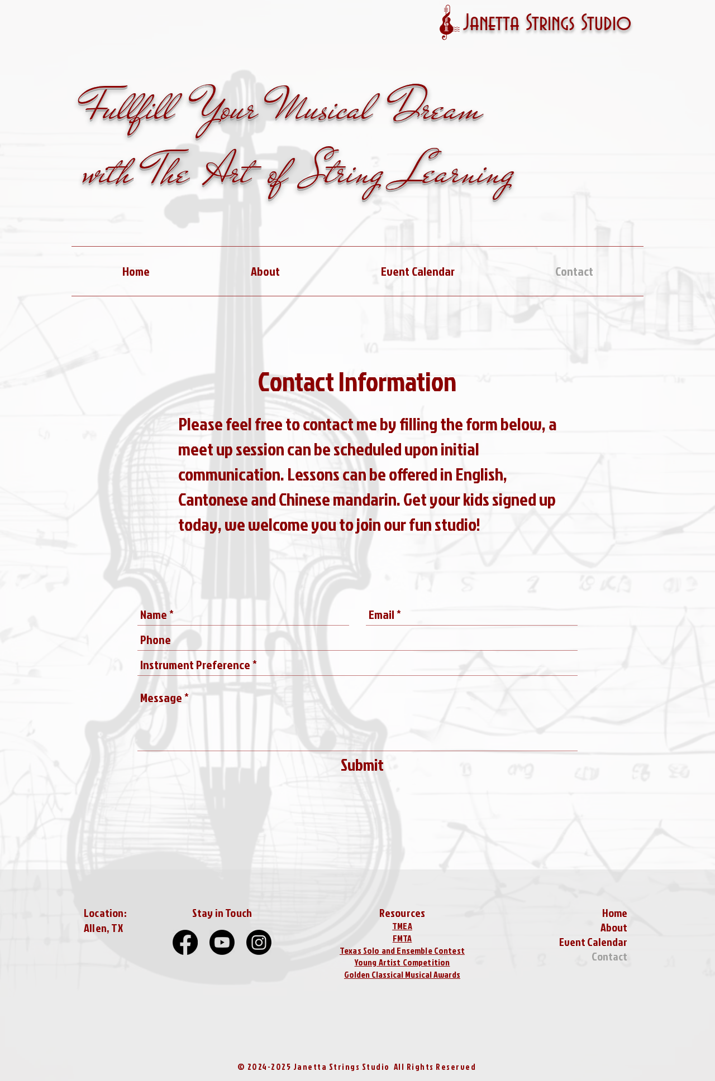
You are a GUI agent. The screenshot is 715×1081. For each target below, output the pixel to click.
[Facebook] (185, 942)
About (613, 927)
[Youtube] (222, 942)
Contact (609, 956)
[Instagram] (258, 942)
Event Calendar (593, 941)
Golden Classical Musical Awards (402, 974)
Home (614, 912)
